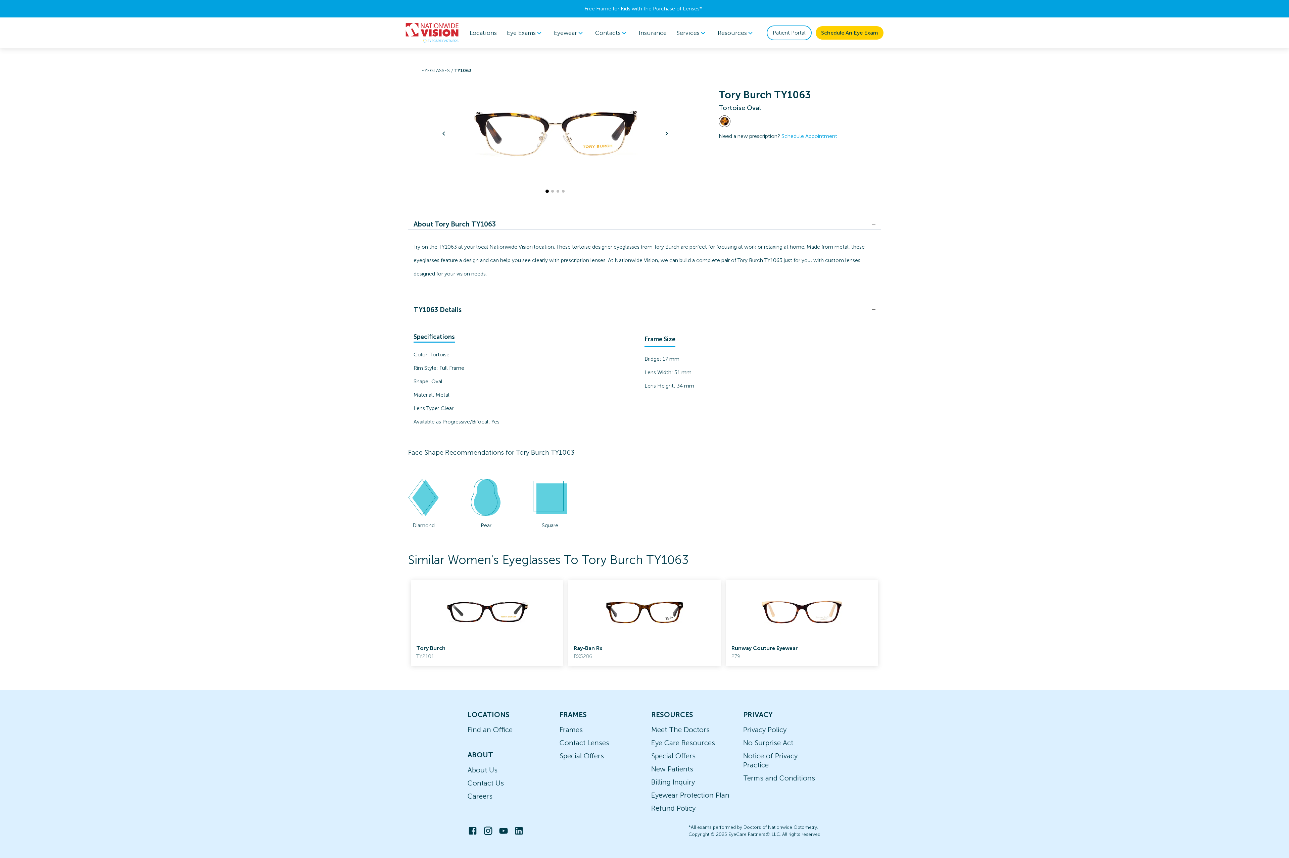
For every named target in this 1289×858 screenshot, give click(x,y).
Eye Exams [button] (521, 33)
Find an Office (490, 729)
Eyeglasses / (438, 70)
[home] (432, 33)
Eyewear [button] (565, 33)
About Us (482, 770)
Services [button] (688, 33)
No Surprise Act (768, 743)
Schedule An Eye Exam (849, 33)
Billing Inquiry (673, 782)
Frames (571, 729)
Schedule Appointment (809, 136)
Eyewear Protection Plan (690, 795)
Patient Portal (789, 33)
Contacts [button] (608, 33)
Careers (480, 796)
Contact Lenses (584, 743)
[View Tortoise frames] (724, 121)
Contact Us (486, 783)
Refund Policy (673, 808)
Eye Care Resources (683, 743)
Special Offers (582, 756)
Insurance (653, 33)
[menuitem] (525, 33)
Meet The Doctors (680, 729)
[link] (487, 623)
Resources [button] (732, 33)
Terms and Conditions (779, 778)
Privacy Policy (764, 729)
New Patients (672, 769)
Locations (483, 33)
